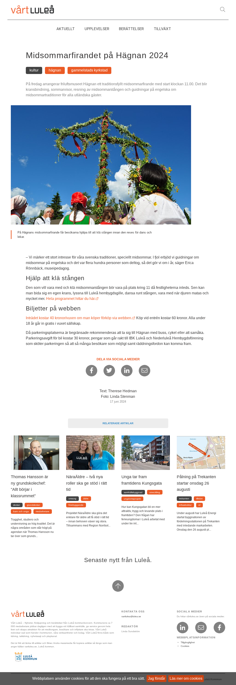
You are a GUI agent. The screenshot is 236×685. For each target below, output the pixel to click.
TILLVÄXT (162, 28)
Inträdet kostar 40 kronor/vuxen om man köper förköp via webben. (80, 318)
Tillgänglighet (188, 642)
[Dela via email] (144, 370)
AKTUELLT (65, 28)
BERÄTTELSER (131, 28)
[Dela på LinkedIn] (127, 370)
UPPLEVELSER (97, 28)
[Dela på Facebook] (91, 370)
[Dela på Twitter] (109, 370)
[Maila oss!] (201, 627)
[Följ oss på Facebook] (219, 627)
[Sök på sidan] (222, 9)
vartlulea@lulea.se (131, 616)
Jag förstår (156, 678)
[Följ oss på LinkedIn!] (182, 627)
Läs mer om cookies (186, 678)
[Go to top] (118, 586)
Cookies (185, 646)
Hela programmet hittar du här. (72, 299)
